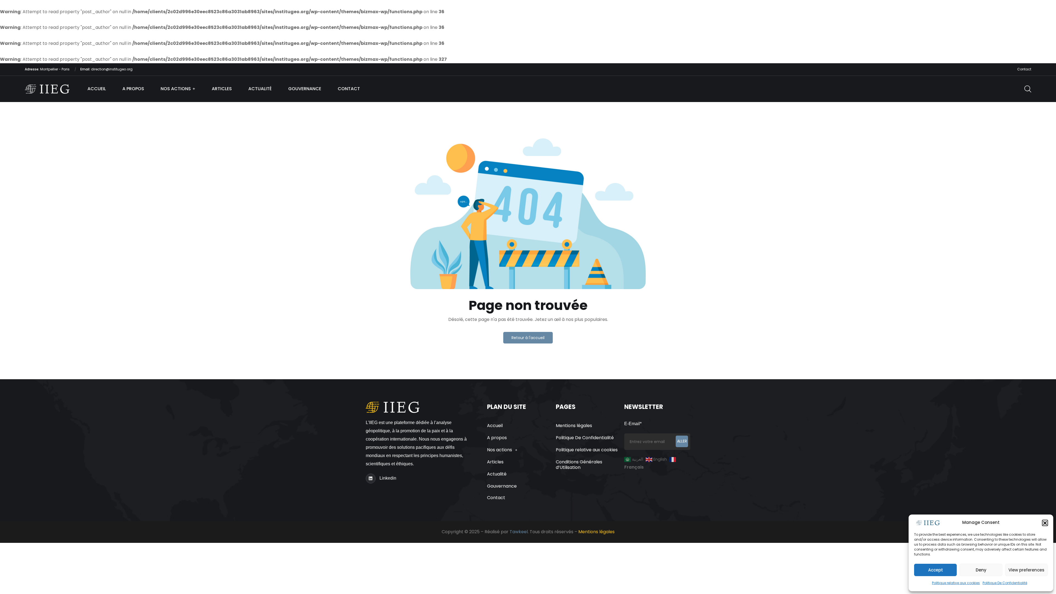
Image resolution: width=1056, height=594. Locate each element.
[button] (1045, 523)
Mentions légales (574, 425)
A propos (133, 89)
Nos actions (176, 89)
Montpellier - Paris (47, 69)
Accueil (96, 89)
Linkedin (388, 478)
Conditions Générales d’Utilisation (579, 465)
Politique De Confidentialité (1005, 583)
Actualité (260, 89)
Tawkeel (519, 532)
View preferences (1026, 570)
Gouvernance (304, 89)
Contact (1024, 69)
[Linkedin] (371, 478)
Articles (222, 89)
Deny (981, 570)
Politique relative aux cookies (956, 583)
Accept (935, 570)
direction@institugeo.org (106, 69)
